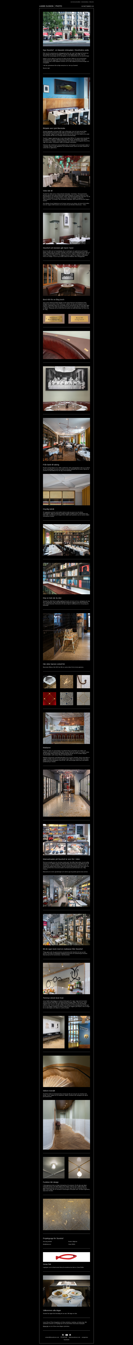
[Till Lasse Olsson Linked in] (70, 1335)
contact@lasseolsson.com (52, 1337)
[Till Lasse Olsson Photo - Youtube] (67, 1335)
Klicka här (45, 1326)
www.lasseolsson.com (74, 1337)
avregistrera (85, 1337)
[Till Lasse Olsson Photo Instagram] (63, 1335)
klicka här (91, 1)
